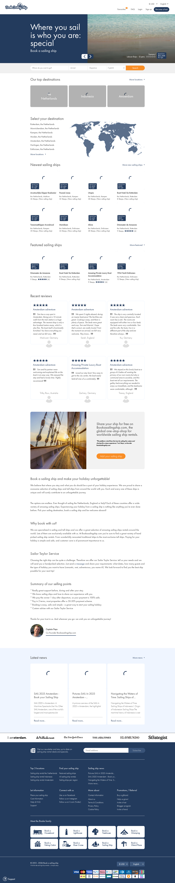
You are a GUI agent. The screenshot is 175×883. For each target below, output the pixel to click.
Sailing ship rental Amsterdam (42, 780)
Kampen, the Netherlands (41, 132)
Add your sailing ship (111, 456)
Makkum (46, 196)
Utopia (91, 192)
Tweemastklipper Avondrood (42, 224)
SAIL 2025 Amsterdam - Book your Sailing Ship (46, 695)
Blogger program (124, 805)
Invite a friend (122, 809)
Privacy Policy (93, 805)
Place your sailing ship (39, 795)
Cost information (36, 798)
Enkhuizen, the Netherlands (42, 149)
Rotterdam (133, 196)
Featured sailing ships (67, 773)
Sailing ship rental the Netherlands (43, 773)
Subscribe (137, 750)
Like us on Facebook (67, 795)
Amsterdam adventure (44, 309)
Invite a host (121, 802)
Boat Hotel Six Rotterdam (127, 192)
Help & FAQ (35, 802)
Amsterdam (105, 279)
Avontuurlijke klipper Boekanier (43, 192)
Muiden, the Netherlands (41, 136)
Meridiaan (63, 224)
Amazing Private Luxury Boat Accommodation (99, 274)
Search (135, 68)
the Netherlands (36, 196)
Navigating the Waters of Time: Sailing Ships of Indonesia (124, 695)
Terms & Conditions (95, 802)
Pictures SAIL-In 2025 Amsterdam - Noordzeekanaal (83, 695)
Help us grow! (122, 799)
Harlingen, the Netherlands (42, 145)
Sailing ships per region (68, 780)
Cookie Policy (93, 809)
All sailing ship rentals (67, 776)
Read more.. (39, 720)
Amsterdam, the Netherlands (42, 140)
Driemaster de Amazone (127, 224)
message (80, 563)
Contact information (95, 795)
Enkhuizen (76, 228)
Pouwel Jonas (64, 192)
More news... (93, 783)
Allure (90, 224)
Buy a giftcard (122, 795)
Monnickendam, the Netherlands (44, 128)
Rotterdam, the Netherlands (42, 124)
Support (33, 805)
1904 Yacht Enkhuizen (126, 273)
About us (91, 799)
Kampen (75, 196)
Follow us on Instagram (68, 798)
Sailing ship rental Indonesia (41, 776)
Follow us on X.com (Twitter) (70, 802)
